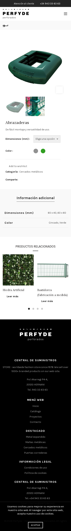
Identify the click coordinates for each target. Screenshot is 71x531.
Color (8, 150)
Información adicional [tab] (36, 198)
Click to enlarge (59, 89)
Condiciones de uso (35, 467)
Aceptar (35, 525)
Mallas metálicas (35, 442)
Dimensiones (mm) (17, 138)
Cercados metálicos (31, 171)
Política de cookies (35, 473)
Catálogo (35, 411)
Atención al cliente (24, 3)
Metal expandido (35, 436)
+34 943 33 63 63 (50, 3)
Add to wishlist (18, 166)
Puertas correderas (35, 452)
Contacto (35, 422)
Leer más (12, 296)
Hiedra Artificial (13, 290)
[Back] (5, 25)
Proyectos (35, 416)
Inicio (35, 406)
